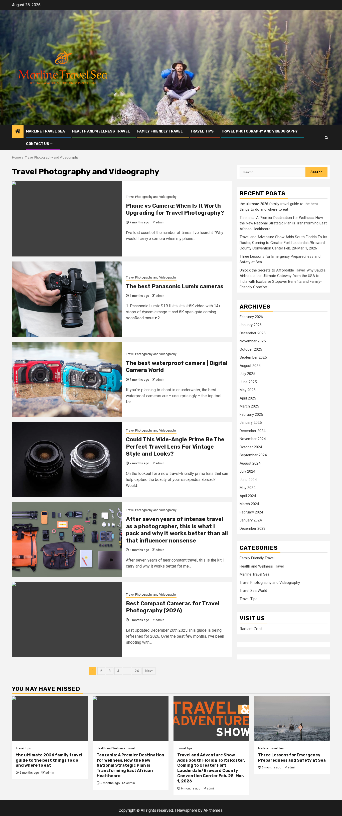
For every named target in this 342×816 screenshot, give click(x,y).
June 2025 (248, 382)
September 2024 (253, 455)
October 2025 (251, 349)
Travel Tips (202, 131)
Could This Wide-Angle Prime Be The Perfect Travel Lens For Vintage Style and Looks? (175, 446)
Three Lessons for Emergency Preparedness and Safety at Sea (292, 758)
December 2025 (252, 333)
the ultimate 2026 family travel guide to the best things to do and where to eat (49, 760)
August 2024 (250, 463)
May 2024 (247, 487)
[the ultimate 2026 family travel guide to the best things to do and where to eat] (50, 718)
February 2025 (251, 414)
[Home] (18, 131)
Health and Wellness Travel (101, 131)
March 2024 (249, 504)
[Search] (326, 138)
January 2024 (251, 520)
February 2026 (251, 317)
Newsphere (187, 810)
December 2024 (252, 431)
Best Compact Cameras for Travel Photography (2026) (172, 607)
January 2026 (251, 325)
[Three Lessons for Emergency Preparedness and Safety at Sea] (292, 718)
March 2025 (249, 406)
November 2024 (253, 439)
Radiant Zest (251, 628)
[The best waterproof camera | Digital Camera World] (67, 379)
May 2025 (247, 390)
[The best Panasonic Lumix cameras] (67, 299)
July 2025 (247, 373)
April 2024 (248, 496)
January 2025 (251, 422)
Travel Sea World (253, 591)
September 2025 (253, 357)
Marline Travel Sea (45, 131)
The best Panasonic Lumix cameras (175, 286)
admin (159, 222)
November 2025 (253, 341)
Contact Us (37, 144)
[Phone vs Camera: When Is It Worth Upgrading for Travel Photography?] (67, 218)
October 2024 (251, 447)
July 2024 (247, 471)
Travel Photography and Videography (259, 131)
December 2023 (252, 528)
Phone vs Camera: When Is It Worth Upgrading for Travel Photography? (175, 209)
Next (149, 671)
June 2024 (248, 479)
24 (137, 671)
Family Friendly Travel (160, 131)
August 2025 (250, 365)
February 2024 (251, 512)
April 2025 (248, 398)
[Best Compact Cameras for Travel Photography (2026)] (67, 619)
